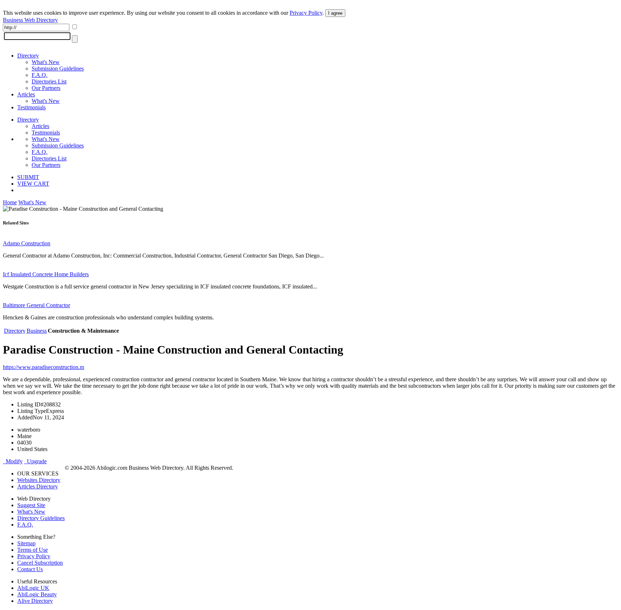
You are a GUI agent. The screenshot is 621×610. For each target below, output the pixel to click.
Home (10, 202)
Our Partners (46, 88)
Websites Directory (38, 480)
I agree (335, 13)
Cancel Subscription (40, 563)
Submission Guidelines (58, 68)
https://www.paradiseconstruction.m (43, 367)
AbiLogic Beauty (37, 594)
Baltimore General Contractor (36, 305)
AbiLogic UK (33, 588)
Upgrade (35, 461)
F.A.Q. (39, 75)
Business (37, 331)
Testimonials (31, 107)
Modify (13, 461)
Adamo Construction (26, 243)
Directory (28, 56)
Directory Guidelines (41, 518)
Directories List (49, 81)
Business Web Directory (30, 20)
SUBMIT (28, 177)
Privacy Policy (306, 13)
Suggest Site (31, 505)
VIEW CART (33, 184)
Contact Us (30, 569)
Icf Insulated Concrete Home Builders (46, 274)
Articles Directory (37, 486)
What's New (46, 62)
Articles (26, 94)
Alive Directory (35, 601)
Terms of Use (32, 550)
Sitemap (26, 543)
